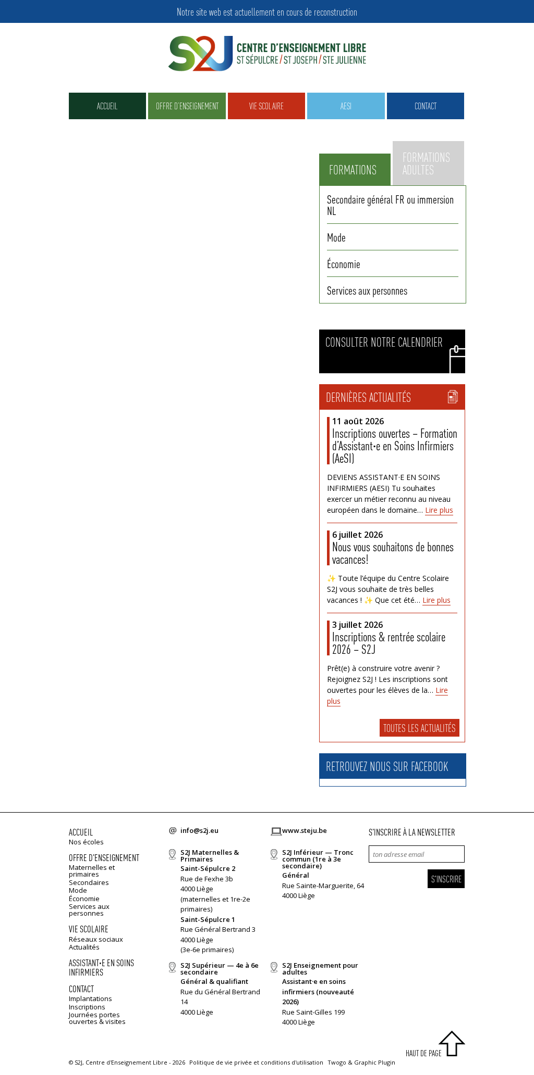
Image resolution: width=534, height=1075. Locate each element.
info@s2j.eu (199, 830)
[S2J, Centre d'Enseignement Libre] (267, 54)
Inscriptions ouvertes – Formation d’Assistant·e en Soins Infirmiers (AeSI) (394, 445)
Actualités (84, 947)
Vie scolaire (266, 105)
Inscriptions (87, 1006)
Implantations (90, 998)
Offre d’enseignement (187, 105)
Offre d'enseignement (104, 857)
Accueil (107, 105)
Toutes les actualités (419, 728)
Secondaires (89, 882)
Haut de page (424, 1052)
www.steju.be (304, 830)
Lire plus (439, 510)
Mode (336, 237)
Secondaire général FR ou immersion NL (390, 205)
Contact (425, 105)
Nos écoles (86, 841)
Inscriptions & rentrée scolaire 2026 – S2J (388, 642)
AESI (346, 105)
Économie (343, 263)
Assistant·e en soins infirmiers (101, 967)
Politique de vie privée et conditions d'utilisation (256, 1062)
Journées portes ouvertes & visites (97, 1018)
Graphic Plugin (374, 1062)
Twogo (336, 1062)
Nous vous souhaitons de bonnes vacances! (393, 552)
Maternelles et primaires (92, 871)
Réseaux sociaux (96, 939)
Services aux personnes (367, 290)
